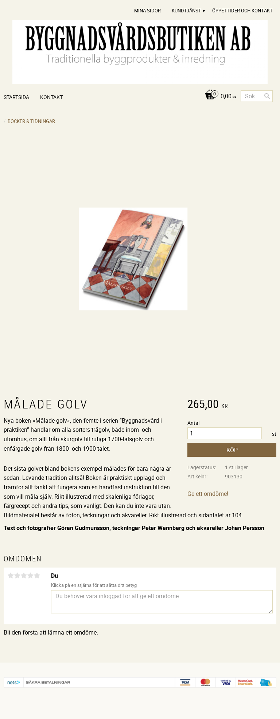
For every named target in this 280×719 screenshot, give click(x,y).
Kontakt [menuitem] (51, 97)
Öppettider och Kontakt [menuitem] (242, 10)
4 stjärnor (30, 575)
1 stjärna (10, 575)
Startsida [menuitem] (16, 97)
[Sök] (267, 96)
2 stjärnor (17, 575)
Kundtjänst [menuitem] (186, 10)
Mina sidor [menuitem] (147, 10)
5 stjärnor (37, 575)
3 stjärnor (23, 575)
